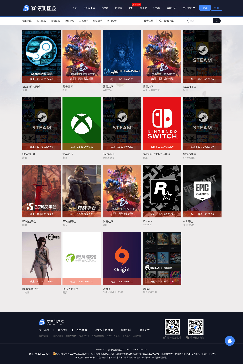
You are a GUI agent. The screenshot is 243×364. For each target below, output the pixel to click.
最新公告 (171, 7)
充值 (131, 7)
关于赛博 (44, 330)
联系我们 (63, 330)
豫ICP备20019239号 (39, 353)
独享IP (143, 7)
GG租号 (56, 336)
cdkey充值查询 (104, 330)
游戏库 (156, 7)
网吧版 (118, 7)
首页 (74, 7)
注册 (216, 8)
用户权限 (145, 330)
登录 (205, 8)
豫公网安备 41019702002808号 (72, 353)
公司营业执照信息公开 (102, 353)
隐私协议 (126, 330)
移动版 (105, 7)
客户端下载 (89, 7)
